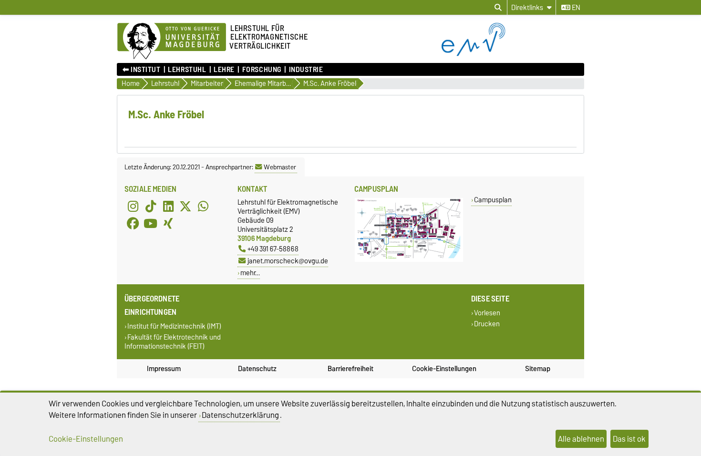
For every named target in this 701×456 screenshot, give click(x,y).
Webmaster (280, 167)
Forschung (261, 69)
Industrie (306, 69)
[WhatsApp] (203, 206)
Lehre (224, 69)
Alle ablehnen (581, 439)
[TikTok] (150, 206)
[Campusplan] (409, 260)
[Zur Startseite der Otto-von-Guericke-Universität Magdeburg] (172, 41)
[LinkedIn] (168, 206)
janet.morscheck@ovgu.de (287, 261)
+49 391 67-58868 (273, 249)
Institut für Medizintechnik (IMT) (174, 326)
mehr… (250, 273)
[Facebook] (133, 223)
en (575, 7)
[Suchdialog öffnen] (498, 7)
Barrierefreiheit (350, 368)
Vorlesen (487, 312)
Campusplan (493, 200)
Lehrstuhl (187, 69)
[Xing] (168, 223)
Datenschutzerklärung (240, 415)
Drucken (487, 323)
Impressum (164, 368)
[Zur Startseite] (513, 54)
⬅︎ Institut (142, 69)
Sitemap (537, 368)
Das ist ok (629, 439)
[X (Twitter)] (185, 206)
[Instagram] (133, 206)
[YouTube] (150, 223)
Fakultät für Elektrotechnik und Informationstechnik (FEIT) (172, 342)
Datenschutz (257, 368)
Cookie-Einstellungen (444, 368)
